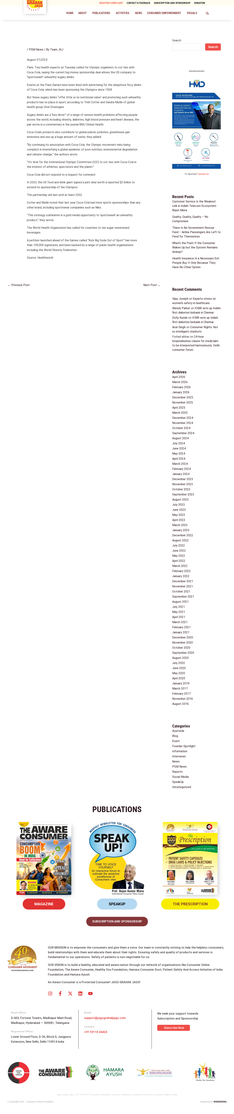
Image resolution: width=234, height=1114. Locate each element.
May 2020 (178, 673)
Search (176, 40)
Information (179, 751)
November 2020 (182, 642)
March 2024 (180, 464)
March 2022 (180, 566)
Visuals (192, 13)
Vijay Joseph (180, 298)
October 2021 (181, 591)
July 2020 (178, 663)
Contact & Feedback (138, 3)
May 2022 (178, 555)
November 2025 (182, 402)
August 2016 (180, 704)
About (82, 13)
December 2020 (182, 637)
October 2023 (181, 489)
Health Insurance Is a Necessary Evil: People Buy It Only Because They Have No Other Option (195, 263)
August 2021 (180, 601)
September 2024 (183, 433)
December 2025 (182, 397)
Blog (175, 736)
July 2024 (178, 443)
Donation (199, 3)
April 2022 (178, 561)
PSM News (36, 49)
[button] (83, 13)
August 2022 (180, 540)
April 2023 (178, 520)
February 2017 (181, 693)
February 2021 (181, 627)
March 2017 (180, 688)
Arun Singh (179, 327)
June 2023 (179, 509)
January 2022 (180, 576)
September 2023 (183, 494)
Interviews (179, 756)
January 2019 (180, 683)
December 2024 (182, 418)
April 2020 (178, 678)
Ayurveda (178, 731)
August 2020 (180, 658)
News (138, 13)
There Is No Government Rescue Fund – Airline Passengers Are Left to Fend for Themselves (196, 232)
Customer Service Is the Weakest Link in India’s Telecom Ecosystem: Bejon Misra (194, 206)
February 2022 (181, 571)
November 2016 (182, 698)
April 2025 (178, 407)
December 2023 (182, 479)
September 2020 (183, 653)
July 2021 (178, 607)
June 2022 (179, 550)
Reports (177, 771)
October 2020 (181, 647)
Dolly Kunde (180, 317)
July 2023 (178, 504)
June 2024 (179, 448)
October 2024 (181, 428)
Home (69, 13)
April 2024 (178, 458)
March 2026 (180, 382)
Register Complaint (111, 3)
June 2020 (179, 668)
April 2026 (178, 377)
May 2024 (178, 453)
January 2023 (180, 530)
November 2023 (182, 484)
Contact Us (203, 174)
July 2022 (178, 545)
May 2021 (178, 612)
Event (176, 741)
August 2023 (180, 499)
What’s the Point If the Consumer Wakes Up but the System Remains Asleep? (195, 247)
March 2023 (180, 525)
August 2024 (180, 438)
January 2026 (180, 392)
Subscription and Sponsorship (172, 3)
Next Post (152, 285)
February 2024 (181, 469)
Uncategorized (181, 787)
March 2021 (180, 622)
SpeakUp (178, 782)
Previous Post (19, 285)
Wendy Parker (181, 308)
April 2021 (178, 617)
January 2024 (180, 474)
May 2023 (178, 515)
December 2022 (182, 535)
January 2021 (180, 632)
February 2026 (181, 387)
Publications (101, 13)
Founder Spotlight (183, 746)
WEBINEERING (220, 1101)
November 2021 (182, 586)
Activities (122, 13)
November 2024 (182, 423)
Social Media (180, 777)
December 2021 (182, 581)
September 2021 (183, 596)
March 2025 (180, 412)
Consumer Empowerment (164, 13)
